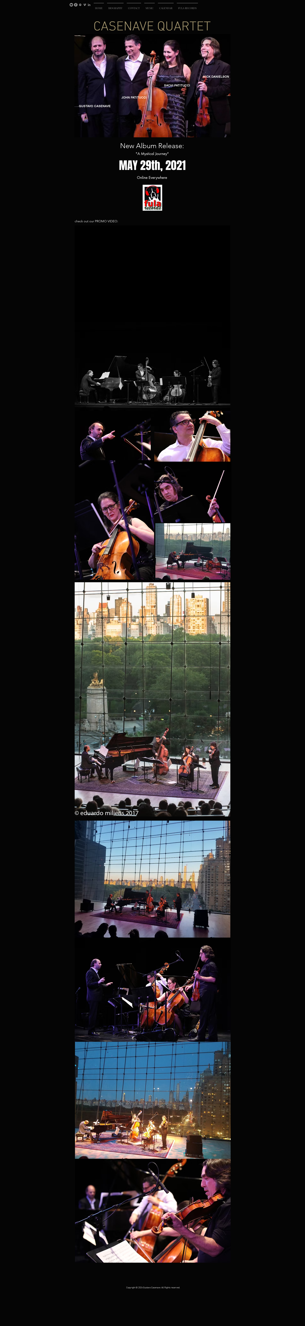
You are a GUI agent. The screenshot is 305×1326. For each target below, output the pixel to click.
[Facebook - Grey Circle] (76, 5)
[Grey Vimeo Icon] (84, 5)
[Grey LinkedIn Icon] (89, 5)
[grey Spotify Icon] (80, 5)
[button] (115, 6)
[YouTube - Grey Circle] (71, 5)
